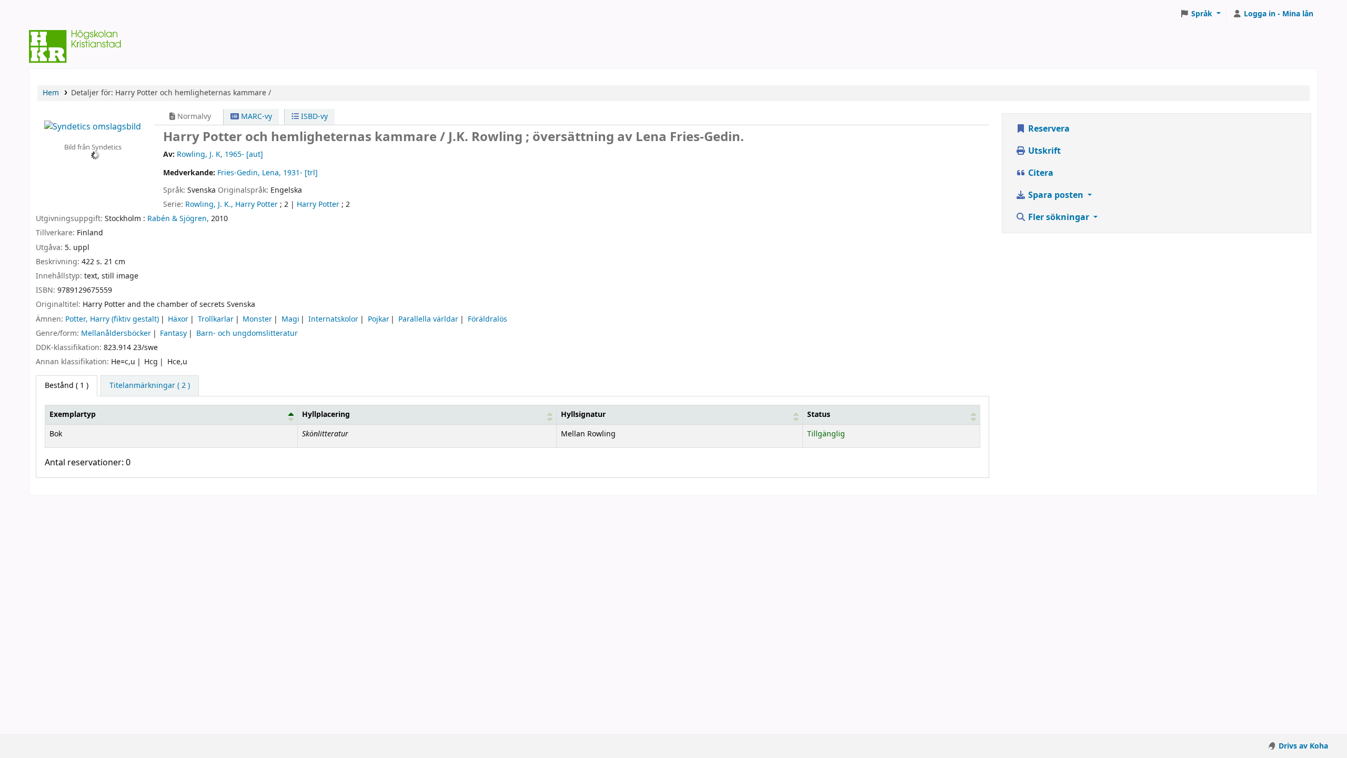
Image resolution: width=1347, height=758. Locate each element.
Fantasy (173, 333)
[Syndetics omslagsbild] (92, 126)
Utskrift (1043, 151)
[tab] (149, 385)
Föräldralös (487, 319)
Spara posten (1055, 195)
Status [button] (818, 414)
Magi (290, 319)
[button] (1200, 14)
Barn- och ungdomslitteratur (247, 333)
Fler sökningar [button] (1058, 217)
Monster (257, 319)
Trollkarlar (216, 319)
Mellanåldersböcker (116, 333)
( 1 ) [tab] (66, 385)
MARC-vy (255, 116)
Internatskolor (333, 319)
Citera (1039, 173)
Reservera (1048, 129)
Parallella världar (428, 319)
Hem (51, 92)
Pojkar (378, 319)
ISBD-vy (313, 116)
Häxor (178, 319)
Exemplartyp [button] (72, 414)
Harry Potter (318, 204)
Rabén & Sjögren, (178, 218)
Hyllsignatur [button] (583, 414)
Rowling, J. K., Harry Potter (231, 204)
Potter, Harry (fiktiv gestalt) (112, 319)
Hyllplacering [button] (326, 414)
